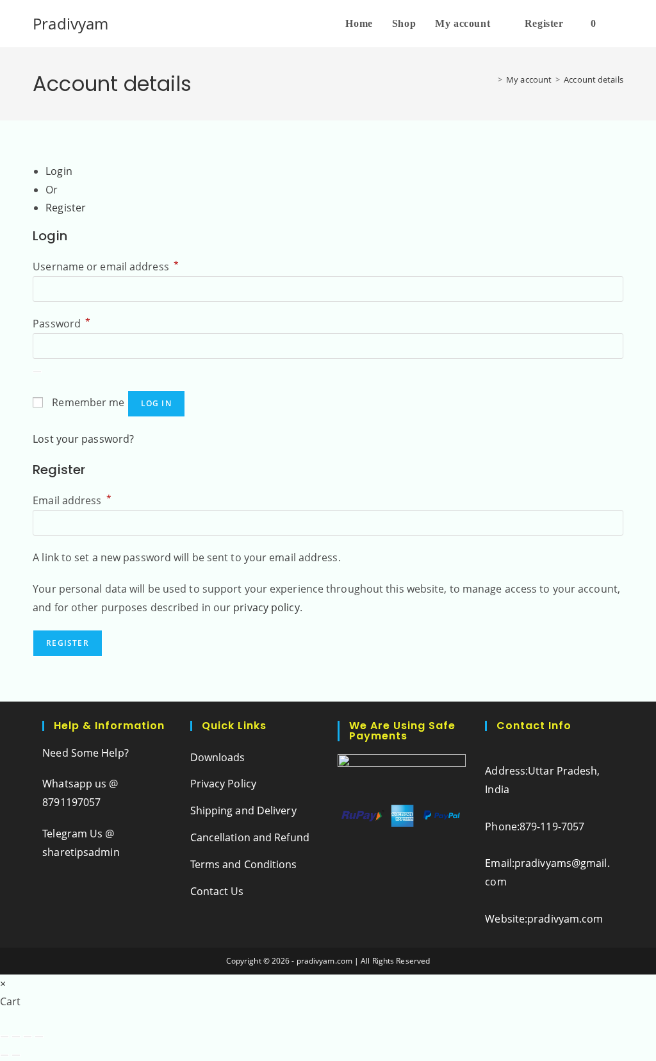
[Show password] (37, 371)
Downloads (217, 757)
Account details (593, 79)
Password (61, 324)
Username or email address (106, 266)
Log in (156, 403)
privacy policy (266, 607)
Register (65, 208)
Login (58, 171)
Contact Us (217, 891)
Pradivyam (70, 23)
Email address (72, 500)
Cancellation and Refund (249, 837)
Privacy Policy (223, 784)
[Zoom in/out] (4, 1036)
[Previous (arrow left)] (4, 1055)
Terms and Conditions (243, 864)
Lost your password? (83, 439)
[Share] (27, 1036)
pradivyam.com (565, 919)
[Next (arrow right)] (16, 1055)
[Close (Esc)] (39, 1036)
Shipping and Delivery (243, 810)
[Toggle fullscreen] (16, 1036)
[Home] (491, 79)
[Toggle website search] (619, 23)
